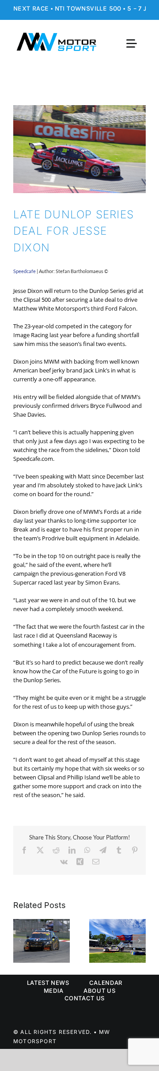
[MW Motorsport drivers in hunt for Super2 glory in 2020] (41, 923)
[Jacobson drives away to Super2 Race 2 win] (117, 923)
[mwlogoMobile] (56, 35)
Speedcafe (24, 271)
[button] (19, 940)
